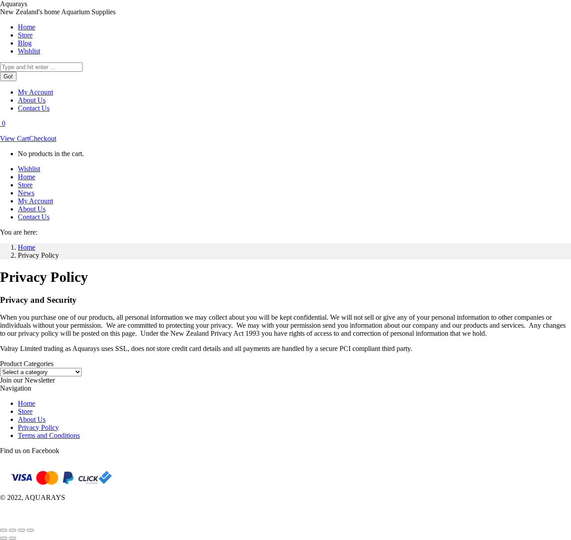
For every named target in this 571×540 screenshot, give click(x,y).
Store (25, 411)
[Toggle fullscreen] (21, 530)
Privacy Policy (38, 427)
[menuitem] (26, 27)
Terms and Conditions (49, 435)
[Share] (12, 530)
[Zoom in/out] (30, 530)
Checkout (42, 138)
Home (26, 403)
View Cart (14, 138)
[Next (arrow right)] (12, 538)
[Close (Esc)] (3, 530)
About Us (32, 419)
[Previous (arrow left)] (3, 538)
